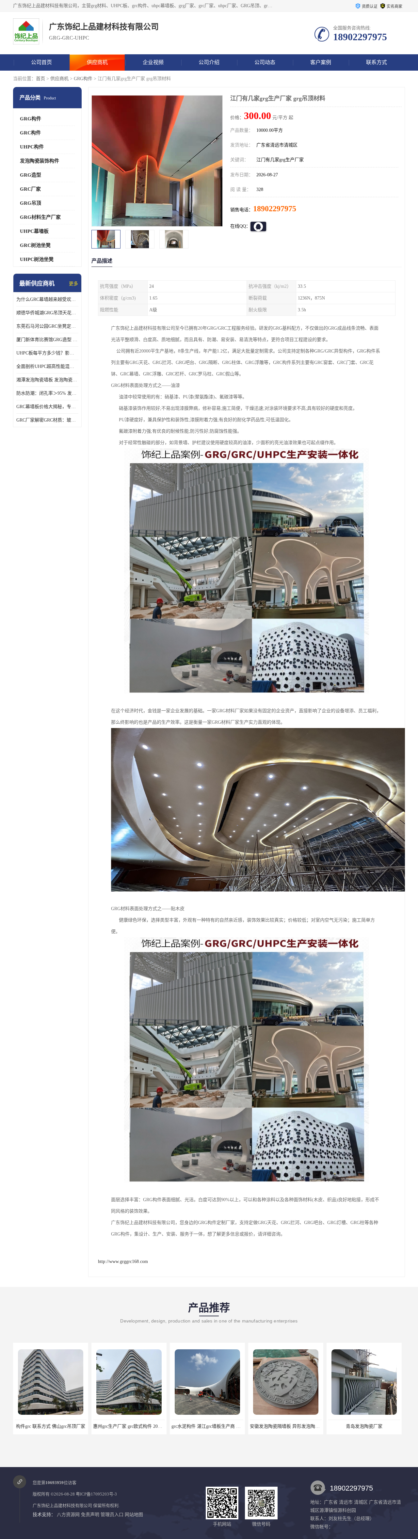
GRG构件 (83, 78)
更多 (73, 283)
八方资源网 (68, 1514)
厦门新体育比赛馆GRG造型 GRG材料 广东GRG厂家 (47, 339)
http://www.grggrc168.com (123, 1261)
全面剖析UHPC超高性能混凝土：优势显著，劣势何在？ (47, 366)
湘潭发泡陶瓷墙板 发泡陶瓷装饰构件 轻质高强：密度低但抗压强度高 (47, 379)
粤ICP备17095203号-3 (96, 1494)
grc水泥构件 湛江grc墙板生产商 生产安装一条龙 (141, 1426)
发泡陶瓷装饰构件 (39, 161)
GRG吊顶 (30, 203)
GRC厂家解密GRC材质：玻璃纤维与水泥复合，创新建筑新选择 (47, 420)
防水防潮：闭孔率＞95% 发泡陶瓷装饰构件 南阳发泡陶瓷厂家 (47, 393)
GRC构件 (30, 132)
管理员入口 (112, 1514)
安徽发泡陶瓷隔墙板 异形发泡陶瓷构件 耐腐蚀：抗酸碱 (227, 1426)
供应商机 (97, 62)
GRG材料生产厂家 (40, 217)
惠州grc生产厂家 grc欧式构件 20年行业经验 (58, 1426)
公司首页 (41, 62)
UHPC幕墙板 (34, 231)
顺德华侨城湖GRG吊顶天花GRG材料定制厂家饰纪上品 (47, 312)
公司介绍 (209, 62)
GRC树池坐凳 (35, 245)
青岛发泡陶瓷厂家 (285, 1426)
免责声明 (90, 1514)
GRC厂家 (30, 189)
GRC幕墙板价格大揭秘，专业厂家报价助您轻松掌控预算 (47, 406)
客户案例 (320, 62)
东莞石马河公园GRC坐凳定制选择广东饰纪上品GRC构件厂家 (47, 326)
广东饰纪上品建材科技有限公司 (62, 1505)
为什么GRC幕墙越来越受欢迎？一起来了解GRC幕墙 (47, 299)
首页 (40, 78)
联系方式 (376, 62)
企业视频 (153, 62)
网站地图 (134, 1514)
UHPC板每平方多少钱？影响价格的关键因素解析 (47, 353)
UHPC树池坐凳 (37, 259)
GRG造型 (30, 175)
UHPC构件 (32, 146)
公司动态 (264, 62)
